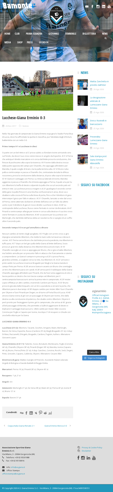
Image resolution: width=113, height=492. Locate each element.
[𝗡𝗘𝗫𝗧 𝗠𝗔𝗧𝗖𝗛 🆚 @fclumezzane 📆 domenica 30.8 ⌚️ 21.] (103, 322)
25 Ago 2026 (98, 112)
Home (7, 33)
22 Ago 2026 (98, 167)
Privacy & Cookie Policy (92, 447)
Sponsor (43, 42)
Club (17, 33)
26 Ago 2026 (98, 89)
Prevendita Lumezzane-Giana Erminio (98, 140)
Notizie (26, 126)
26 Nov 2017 (11, 126)
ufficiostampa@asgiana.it (13, 473)
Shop (20, 42)
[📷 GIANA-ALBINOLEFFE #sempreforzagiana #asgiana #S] (85, 342)
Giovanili (54, 33)
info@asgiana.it (18, 467)
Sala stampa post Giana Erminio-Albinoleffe (98, 160)
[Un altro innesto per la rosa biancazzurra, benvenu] (85, 322)
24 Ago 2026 (98, 148)
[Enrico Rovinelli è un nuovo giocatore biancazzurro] (85, 332)
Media (7, 42)
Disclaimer (86, 450)
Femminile (70, 33)
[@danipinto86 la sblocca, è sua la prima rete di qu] (103, 332)
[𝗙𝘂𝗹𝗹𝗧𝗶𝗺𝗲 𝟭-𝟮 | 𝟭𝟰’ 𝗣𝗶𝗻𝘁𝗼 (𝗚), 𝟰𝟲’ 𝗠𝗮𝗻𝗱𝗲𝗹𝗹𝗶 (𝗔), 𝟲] (103, 342)
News (105, 33)
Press (30, 42)
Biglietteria (89, 33)
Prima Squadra (34, 33)
